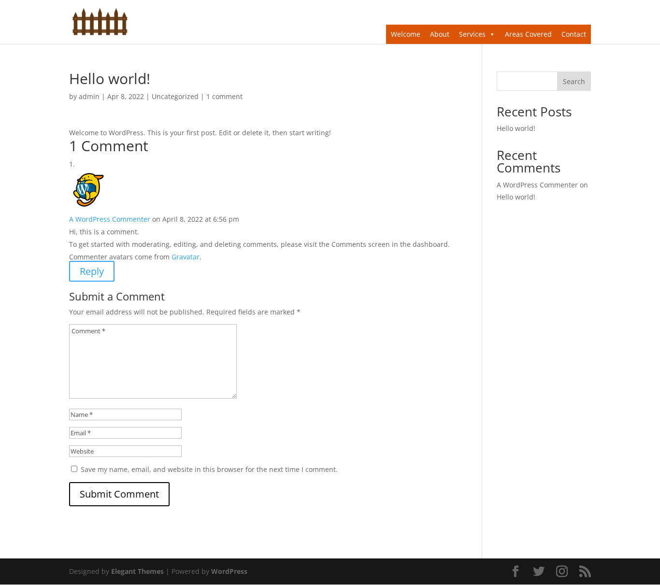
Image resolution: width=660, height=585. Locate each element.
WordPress (229, 571)
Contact (573, 34)
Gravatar (186, 256)
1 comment (224, 96)
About (439, 34)
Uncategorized (175, 96)
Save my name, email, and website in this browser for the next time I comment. (209, 469)
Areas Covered (528, 34)
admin (89, 96)
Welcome (405, 34)
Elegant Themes (137, 571)
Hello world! (516, 128)
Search (574, 81)
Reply (92, 271)
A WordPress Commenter (109, 219)
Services (472, 34)
